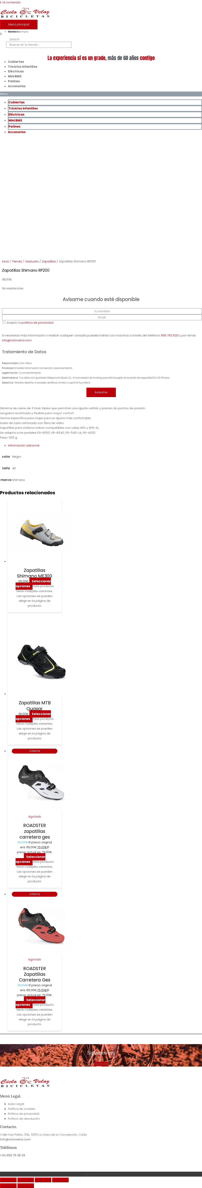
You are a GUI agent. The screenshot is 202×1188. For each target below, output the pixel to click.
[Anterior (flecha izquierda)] (8, 1185)
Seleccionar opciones (33, 583)
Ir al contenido (10, 2)
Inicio (5, 261)
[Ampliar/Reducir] (8, 1180)
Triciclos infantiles (22, 67)
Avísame (101, 392)
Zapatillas (49, 261)
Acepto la (98, 352)
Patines (14, 81)
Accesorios (17, 86)
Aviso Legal (16, 1104)
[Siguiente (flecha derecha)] (25, 1185)
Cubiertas (16, 62)
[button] (101, 94)
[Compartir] (43, 1180)
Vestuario (32, 261)
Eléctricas (16, 71)
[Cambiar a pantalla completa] (25, 1180)
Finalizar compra (18, 31)
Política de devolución (24, 1119)
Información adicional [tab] (23, 445)
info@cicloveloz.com (17, 340)
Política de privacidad (23, 1114)
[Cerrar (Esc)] (60, 1180)
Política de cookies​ (21, 1109)
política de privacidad (37, 322)
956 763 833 (170, 335)
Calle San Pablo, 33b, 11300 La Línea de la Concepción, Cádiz (43, 1134)
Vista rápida (34, 560)
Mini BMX (15, 76)
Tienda (17, 261)
